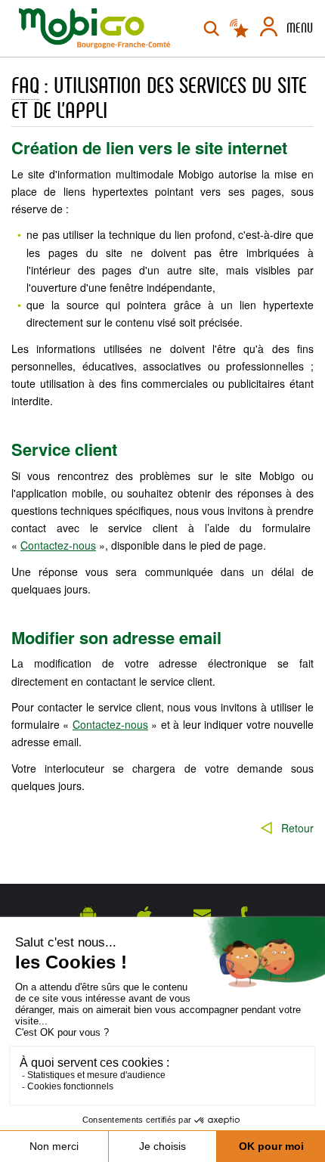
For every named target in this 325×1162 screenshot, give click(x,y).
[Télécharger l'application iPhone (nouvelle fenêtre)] (144, 914)
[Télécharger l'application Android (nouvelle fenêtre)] (88, 914)
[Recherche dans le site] (211, 28)
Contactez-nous (58, 545)
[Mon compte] (268, 28)
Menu (299, 28)
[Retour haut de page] (295, 865)
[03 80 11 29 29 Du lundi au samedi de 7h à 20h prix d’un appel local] (248, 914)
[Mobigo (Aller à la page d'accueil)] (94, 28)
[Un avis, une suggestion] (202, 914)
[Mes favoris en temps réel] (240, 28)
